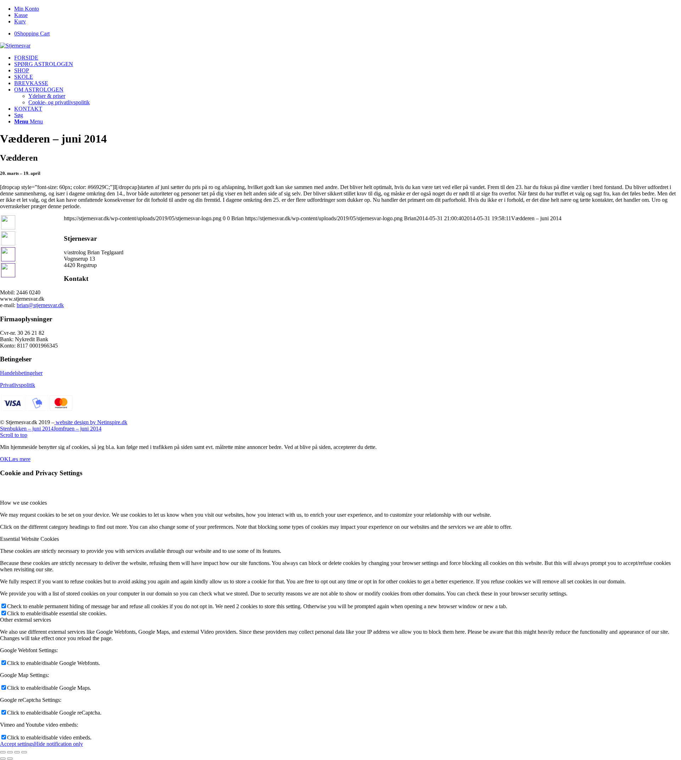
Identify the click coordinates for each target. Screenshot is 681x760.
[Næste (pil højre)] (10, 759)
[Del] (10, 752)
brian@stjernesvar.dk (40, 305)
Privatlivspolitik (17, 385)
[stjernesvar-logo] (15, 46)
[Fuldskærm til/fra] (17, 752)
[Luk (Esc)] (3, 752)
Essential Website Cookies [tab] (29, 539)
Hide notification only (58, 744)
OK (4, 459)
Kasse (21, 15)
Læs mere (20, 459)
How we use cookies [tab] (23, 503)
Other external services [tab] (25, 620)
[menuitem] (347, 9)
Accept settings (17, 744)
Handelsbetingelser (21, 373)
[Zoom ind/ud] (24, 752)
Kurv (20, 21)
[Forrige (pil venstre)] (3, 759)
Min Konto (26, 9)
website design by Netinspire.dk (90, 422)
